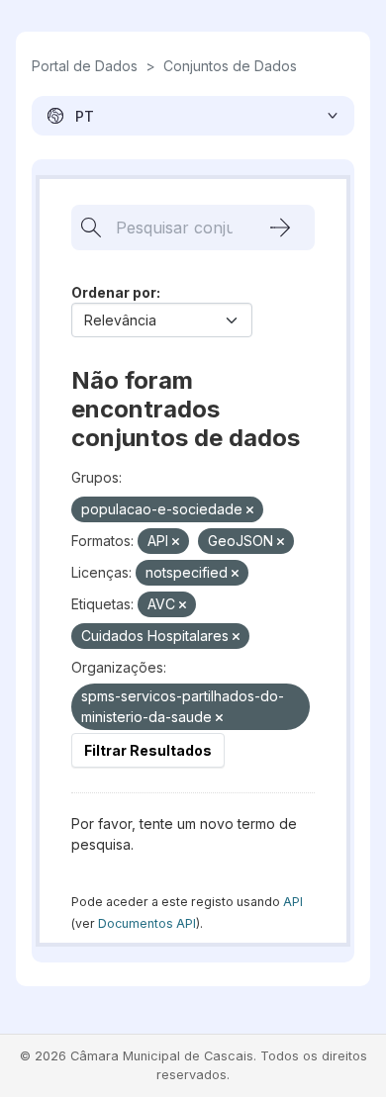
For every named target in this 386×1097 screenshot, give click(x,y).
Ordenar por (113, 292)
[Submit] (280, 227)
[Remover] (249, 510)
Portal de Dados (85, 65)
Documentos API (147, 923)
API (293, 901)
